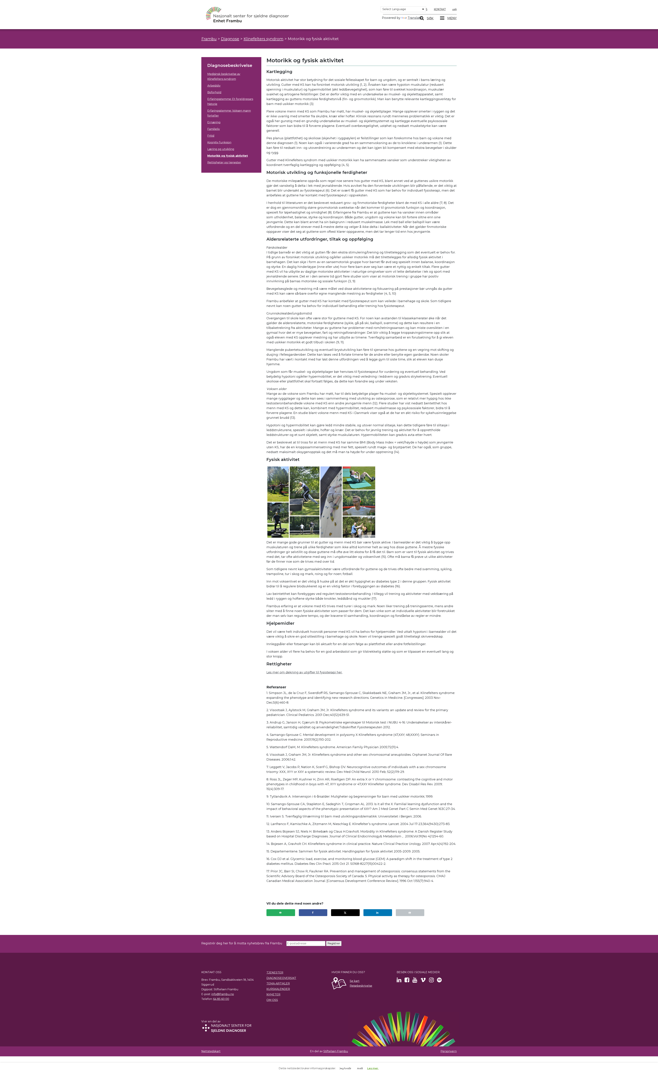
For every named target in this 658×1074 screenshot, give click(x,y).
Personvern (449, 1051)
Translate (415, 18)
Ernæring (214, 122)
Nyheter (273, 994)
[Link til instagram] (431, 981)
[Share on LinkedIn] (377, 912)
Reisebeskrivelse (361, 985)
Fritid (210, 135)
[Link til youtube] (414, 981)
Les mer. (373, 1068)
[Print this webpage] (410, 912)
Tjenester (274, 972)
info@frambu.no (222, 994)
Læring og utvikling (220, 149)
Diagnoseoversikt (281, 978)
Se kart (355, 981)
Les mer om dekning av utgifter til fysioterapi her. (304, 672)
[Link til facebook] (407, 981)
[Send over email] (280, 912)
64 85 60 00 (221, 999)
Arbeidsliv (214, 85)
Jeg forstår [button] (345, 1068)
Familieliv (213, 129)
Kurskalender (278, 989)
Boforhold (214, 92)
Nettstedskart (211, 1051)
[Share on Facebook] (313, 912)
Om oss (272, 1000)
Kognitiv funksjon (219, 142)
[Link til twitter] (399, 981)
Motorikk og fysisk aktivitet (227, 155)
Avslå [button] (360, 1068)
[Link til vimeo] (423, 981)
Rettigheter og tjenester (224, 162)
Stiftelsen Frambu (335, 1051)
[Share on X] (345, 912)
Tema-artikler (278, 983)
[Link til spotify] (439, 981)
